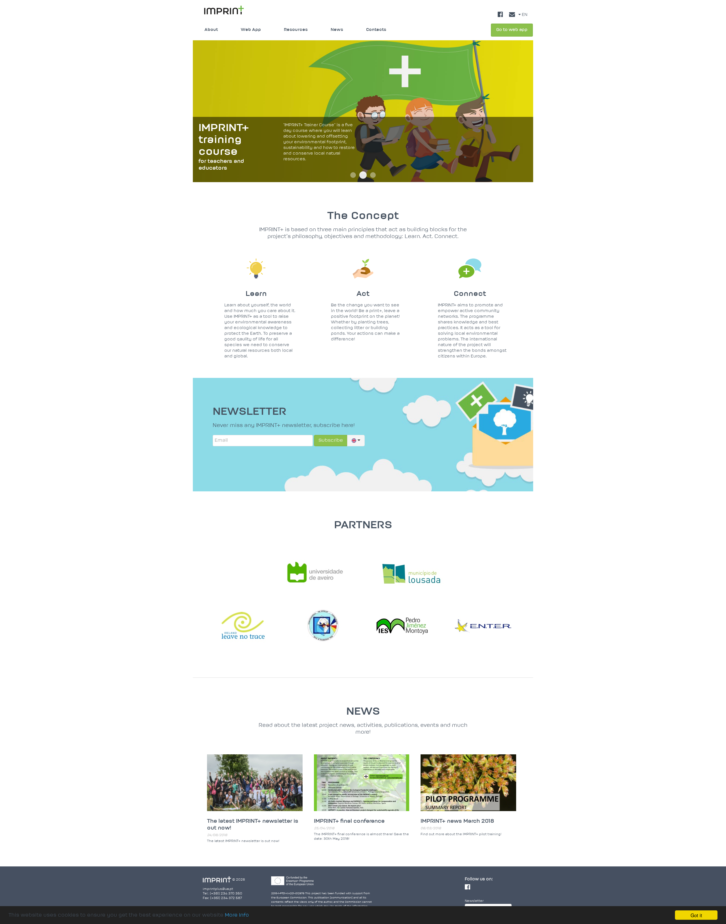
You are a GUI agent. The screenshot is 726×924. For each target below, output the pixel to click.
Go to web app (511, 30)
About (211, 30)
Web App (251, 30)
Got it (696, 915)
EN (524, 15)
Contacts (376, 30)
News (337, 30)
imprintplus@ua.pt (218, 889)
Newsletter (474, 901)
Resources (296, 30)
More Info (237, 915)
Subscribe (330, 440)
